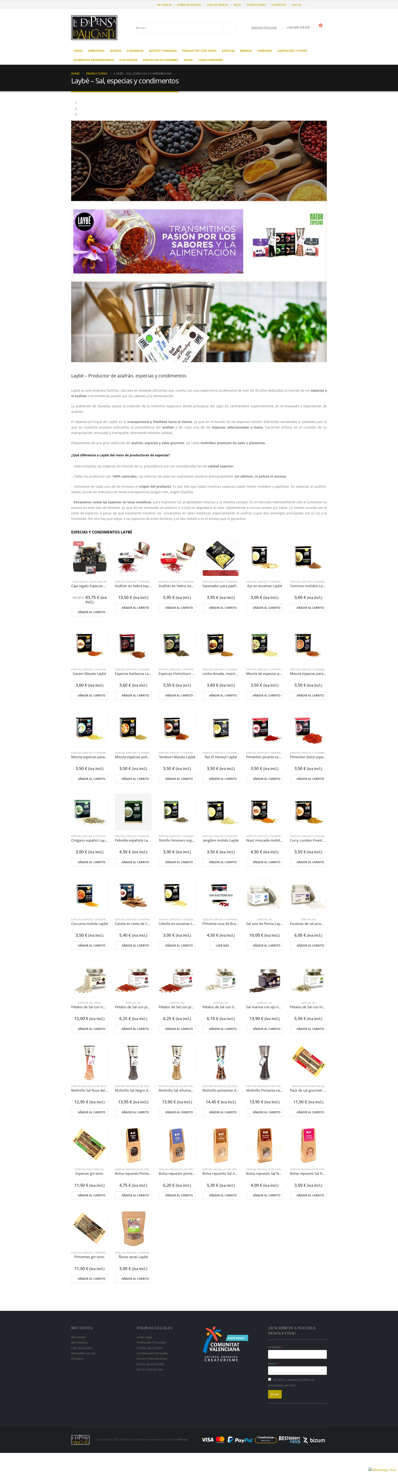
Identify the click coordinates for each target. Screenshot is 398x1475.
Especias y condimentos (141, 581)
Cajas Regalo (80, 581)
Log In (296, 4)
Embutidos (96, 51)
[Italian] (92, 4)
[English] (78, 4)
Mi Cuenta (164, 4)
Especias (228, 51)
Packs (188, 60)
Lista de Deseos (217, 4)
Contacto (279, 4)
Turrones (264, 51)
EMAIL (273, 1363)
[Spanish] (73, 4)
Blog (237, 4)
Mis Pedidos (79, 1342)
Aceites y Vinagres (163, 51)
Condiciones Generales (152, 1353)
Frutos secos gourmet (161, 60)
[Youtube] (317, 5)
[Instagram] (324, 5)
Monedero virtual (83, 1353)
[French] (82, 4)
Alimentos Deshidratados (94, 60)
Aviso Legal (144, 1337)
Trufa (97, 1002)
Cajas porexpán (210, 60)
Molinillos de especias (96, 1086)
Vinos (78, 51)
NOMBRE (274, 1347)
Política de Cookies (149, 1348)
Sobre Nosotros (189, 4)
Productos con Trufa (199, 51)
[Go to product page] (133, 557)
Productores (256, 4)
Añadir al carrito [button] (91, 612)
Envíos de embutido (150, 1364)
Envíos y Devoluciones (152, 1358)
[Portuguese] (96, 4)
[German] (87, 4)
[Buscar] (230, 27)
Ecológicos (128, 60)
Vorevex (182, 1439)
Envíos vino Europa (150, 1369)
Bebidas (246, 51)
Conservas (135, 51)
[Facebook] (311, 5)
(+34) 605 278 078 (298, 27)
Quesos (115, 51)
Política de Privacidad (151, 1342)
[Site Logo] (94, 27)
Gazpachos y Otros (292, 51)
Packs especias (98, 581)
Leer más (222, 945)
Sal (270, 919)
